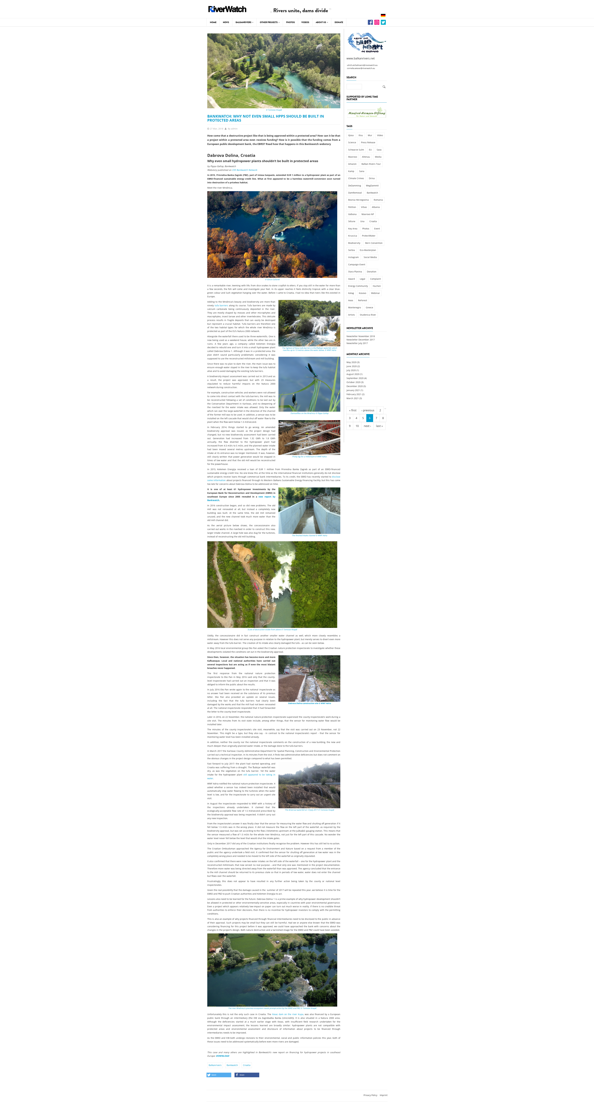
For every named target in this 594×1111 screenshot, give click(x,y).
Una (362, 221)
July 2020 (351, 370)
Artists (351, 314)
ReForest (362, 300)
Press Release (368, 142)
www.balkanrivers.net (360, 58)
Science (352, 142)
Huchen (377, 285)
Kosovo (362, 293)
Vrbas (364, 207)
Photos (290, 22)
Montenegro (354, 307)
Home (213, 22)
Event (377, 228)
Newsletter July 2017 (357, 343)
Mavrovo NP (368, 214)
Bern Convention (374, 242)
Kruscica (352, 235)
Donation (371, 271)
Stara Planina (355, 271)
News (226, 22)
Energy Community (358, 285)
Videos (305, 22)
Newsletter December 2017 (360, 339)
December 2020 (354, 386)
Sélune (351, 221)
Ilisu (361, 135)
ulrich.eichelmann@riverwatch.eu (362, 65)
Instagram (353, 257)
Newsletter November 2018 (360, 336)
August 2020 (352, 374)
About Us (321, 22)
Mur (370, 135)
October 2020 (353, 382)
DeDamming (354, 185)
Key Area (352, 228)
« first (352, 410)
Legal (362, 278)
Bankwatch (232, 1065)
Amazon (352, 163)
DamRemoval (355, 192)
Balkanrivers (244, 22)
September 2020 (355, 378)
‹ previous (368, 410)
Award (351, 278)
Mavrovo (352, 156)
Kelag (351, 293)
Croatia (246, 1065)
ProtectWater (368, 235)
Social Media (370, 257)
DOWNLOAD (222, 1055)
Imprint (383, 1095)
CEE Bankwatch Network (244, 169)
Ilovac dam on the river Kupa (287, 1014)
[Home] (227, 8)
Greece (369, 307)
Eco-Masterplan (368, 250)
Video (380, 135)
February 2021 (353, 394)
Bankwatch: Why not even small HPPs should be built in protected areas (265, 118)
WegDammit (372, 185)
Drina (372, 178)
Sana (361, 171)
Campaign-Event (356, 264)
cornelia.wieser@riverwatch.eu (361, 68)
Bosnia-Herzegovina (358, 199)
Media (378, 156)
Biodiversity (354, 242)
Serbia (351, 250)
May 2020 (351, 362)
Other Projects (269, 22)
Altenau (366, 156)
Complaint (375, 278)
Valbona (352, 214)
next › (367, 426)
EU (370, 149)
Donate (339, 22)
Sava (379, 149)
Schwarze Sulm (356, 149)
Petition (352, 207)
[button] (219, 1075)
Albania (376, 207)
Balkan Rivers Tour (371, 163)
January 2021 (353, 390)
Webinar (375, 293)
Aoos (350, 300)
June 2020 (351, 366)
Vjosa (351, 135)
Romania (378, 199)
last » (379, 426)
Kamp (351, 171)
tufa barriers (221, 305)
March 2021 (352, 398)
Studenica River (368, 314)
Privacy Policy (370, 1095)
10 (357, 426)
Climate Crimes (356, 178)
